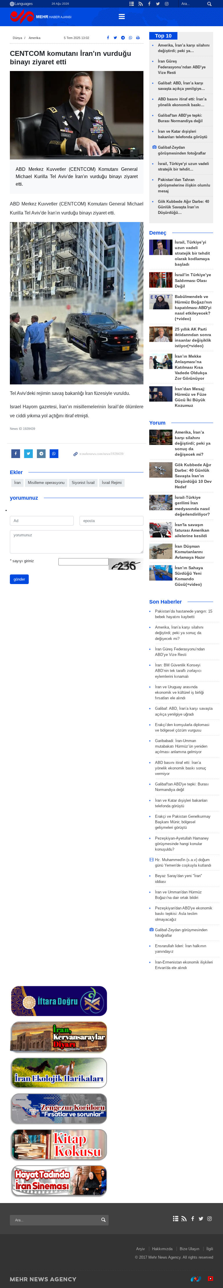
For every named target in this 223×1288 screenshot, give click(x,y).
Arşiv (140, 1249)
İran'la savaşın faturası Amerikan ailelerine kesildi (192, 530)
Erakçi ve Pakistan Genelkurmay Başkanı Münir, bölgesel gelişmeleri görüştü (183, 822)
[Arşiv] (175, 1219)
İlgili (209, 1249)
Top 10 (163, 36)
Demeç (157, 233)
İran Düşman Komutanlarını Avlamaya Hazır (190, 552)
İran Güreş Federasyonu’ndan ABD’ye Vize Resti (182, 66)
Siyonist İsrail (83, 482)
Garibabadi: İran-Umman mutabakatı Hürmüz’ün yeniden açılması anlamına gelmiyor (181, 746)
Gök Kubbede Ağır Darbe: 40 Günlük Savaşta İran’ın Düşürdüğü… (183, 207)
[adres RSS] (184, 1219)
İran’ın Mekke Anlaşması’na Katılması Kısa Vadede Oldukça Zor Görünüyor (191, 367)
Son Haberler (165, 602)
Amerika (34, 38)
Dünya (17, 38)
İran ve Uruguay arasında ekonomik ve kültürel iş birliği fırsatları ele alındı (179, 692)
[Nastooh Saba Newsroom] (193, 1279)
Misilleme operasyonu (46, 482)
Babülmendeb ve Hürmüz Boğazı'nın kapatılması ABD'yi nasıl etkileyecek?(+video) (193, 307)
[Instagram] (209, 1219)
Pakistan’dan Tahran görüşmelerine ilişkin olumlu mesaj (184, 185)
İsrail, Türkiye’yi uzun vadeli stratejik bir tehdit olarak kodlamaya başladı (192, 253)
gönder (19, 579)
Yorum (157, 423)
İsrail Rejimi (112, 482)
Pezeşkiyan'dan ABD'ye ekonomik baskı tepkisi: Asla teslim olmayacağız (183, 913)
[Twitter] (201, 1219)
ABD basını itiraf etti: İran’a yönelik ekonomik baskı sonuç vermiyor (180, 768)
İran (17, 482)
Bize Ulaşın (189, 1249)
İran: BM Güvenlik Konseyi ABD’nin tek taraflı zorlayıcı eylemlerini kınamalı (178, 670)
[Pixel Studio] (207, 1279)
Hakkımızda (162, 1249)
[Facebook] (192, 1219)
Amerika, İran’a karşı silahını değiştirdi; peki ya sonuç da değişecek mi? (193, 443)
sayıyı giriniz (22, 561)
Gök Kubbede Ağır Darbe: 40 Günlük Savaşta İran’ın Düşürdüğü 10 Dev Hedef (193, 476)
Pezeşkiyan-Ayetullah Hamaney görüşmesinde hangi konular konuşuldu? (182, 843)
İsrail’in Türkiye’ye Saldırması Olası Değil (193, 280)
